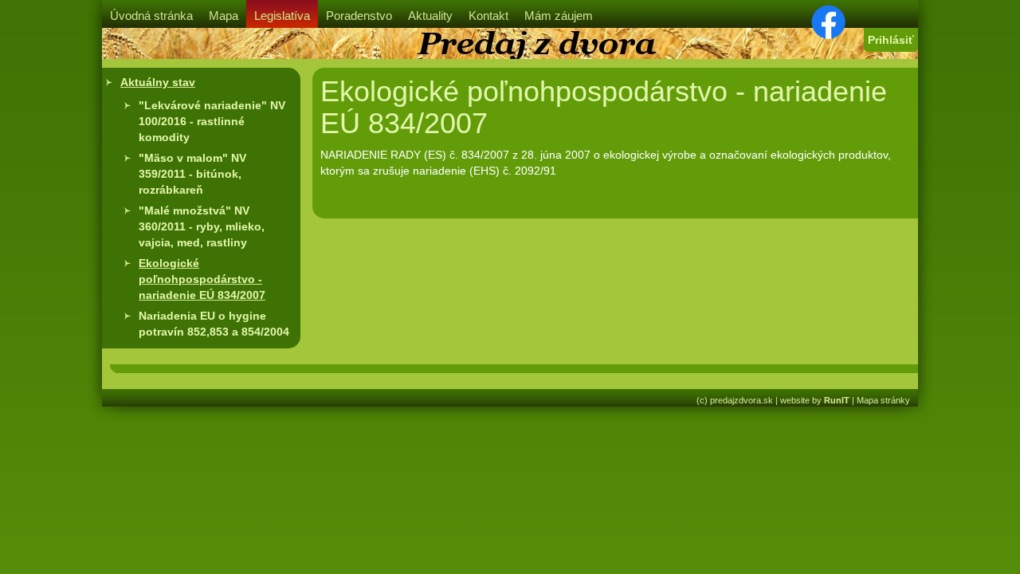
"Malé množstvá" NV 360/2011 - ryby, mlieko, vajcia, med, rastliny (202, 226)
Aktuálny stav (157, 82)
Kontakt (488, 15)
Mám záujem (558, 15)
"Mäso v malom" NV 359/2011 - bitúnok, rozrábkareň (192, 173)
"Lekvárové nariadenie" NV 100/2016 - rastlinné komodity (212, 121)
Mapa (223, 15)
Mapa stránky (883, 400)
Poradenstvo (359, 15)
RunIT (836, 400)
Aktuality (430, 15)
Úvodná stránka (151, 15)
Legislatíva (282, 15)
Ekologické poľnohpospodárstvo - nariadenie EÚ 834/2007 (202, 279)
